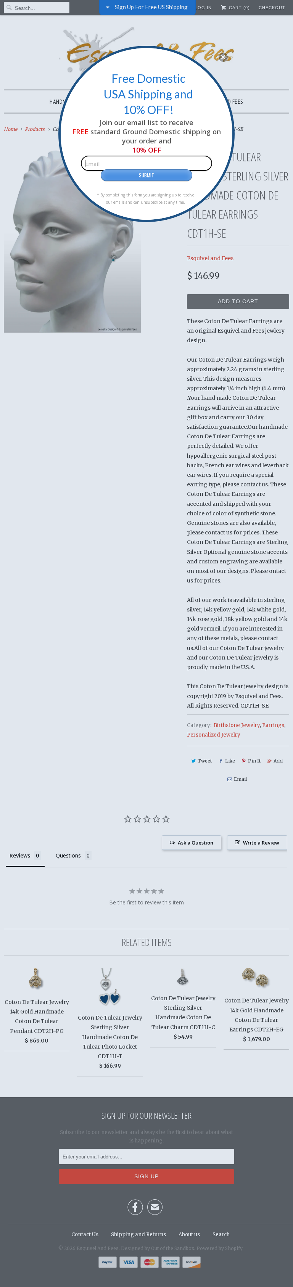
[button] (223, 57)
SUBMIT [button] (146, 175)
